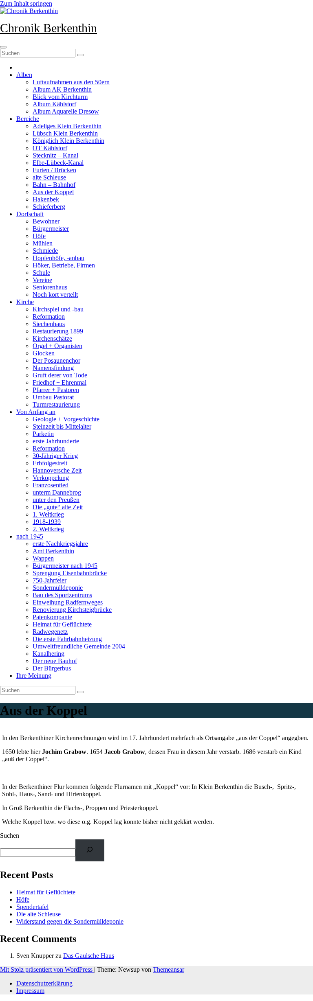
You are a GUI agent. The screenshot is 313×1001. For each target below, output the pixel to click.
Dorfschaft (30, 213)
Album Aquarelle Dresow (66, 111)
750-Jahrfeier (49, 580)
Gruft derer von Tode (60, 375)
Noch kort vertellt (55, 294)
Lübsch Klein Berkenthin (65, 133)
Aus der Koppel (53, 191)
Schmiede (45, 250)
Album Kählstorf (54, 104)
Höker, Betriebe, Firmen (64, 265)
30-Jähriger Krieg (55, 455)
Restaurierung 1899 (58, 331)
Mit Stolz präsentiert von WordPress (47, 969)
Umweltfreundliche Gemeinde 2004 (79, 646)
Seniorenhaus (50, 287)
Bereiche (27, 118)
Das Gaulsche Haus (88, 955)
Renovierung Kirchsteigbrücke (72, 609)
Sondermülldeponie (58, 587)
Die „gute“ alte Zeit (58, 507)
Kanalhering (48, 653)
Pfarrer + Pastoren (56, 389)
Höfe (39, 235)
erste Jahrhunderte (56, 441)
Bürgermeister (51, 228)
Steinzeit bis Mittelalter (62, 426)
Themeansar (168, 969)
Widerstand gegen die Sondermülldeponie (69, 921)
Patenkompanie (52, 616)
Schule (41, 272)
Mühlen (43, 243)
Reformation (49, 316)
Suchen (9, 835)
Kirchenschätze (52, 338)
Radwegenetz (50, 631)
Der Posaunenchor (56, 360)
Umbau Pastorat (53, 397)
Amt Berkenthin (53, 551)
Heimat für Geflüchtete (62, 624)
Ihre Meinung (33, 675)
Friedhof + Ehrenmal (59, 382)
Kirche (25, 301)
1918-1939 (47, 521)
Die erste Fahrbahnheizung (67, 638)
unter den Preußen (56, 499)
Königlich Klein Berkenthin (68, 140)
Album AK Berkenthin (62, 89)
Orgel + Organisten (57, 345)
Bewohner (46, 221)
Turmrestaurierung (56, 404)
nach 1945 (29, 536)
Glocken (44, 353)
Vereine (42, 279)
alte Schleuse (49, 177)
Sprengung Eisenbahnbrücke (70, 572)
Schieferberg (49, 206)
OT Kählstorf (50, 148)
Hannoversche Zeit (57, 470)
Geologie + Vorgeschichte (66, 419)
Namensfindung (53, 367)
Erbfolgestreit (50, 463)
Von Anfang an (35, 411)
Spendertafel (32, 906)
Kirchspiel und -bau (58, 309)
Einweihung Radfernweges (68, 602)
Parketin (43, 433)
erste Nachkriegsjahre (60, 543)
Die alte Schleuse (38, 914)
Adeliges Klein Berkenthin (67, 126)
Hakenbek (46, 199)
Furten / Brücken (54, 169)
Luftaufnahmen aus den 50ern (71, 82)
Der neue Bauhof (55, 660)
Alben (24, 74)
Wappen (43, 558)
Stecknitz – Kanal (55, 155)
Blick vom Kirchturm (60, 96)
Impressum (30, 990)
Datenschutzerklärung (44, 983)
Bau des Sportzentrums (62, 594)
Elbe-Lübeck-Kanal (58, 162)
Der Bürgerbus (52, 668)
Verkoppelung (51, 477)
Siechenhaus (49, 323)
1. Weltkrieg (48, 514)
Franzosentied (50, 485)
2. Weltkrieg (48, 529)
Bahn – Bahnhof (54, 184)
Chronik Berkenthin (48, 28)
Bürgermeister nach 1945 (65, 565)
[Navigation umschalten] (3, 47)
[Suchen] (89, 850)
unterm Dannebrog (57, 492)
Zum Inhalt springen (26, 3)
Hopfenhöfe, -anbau (58, 257)
